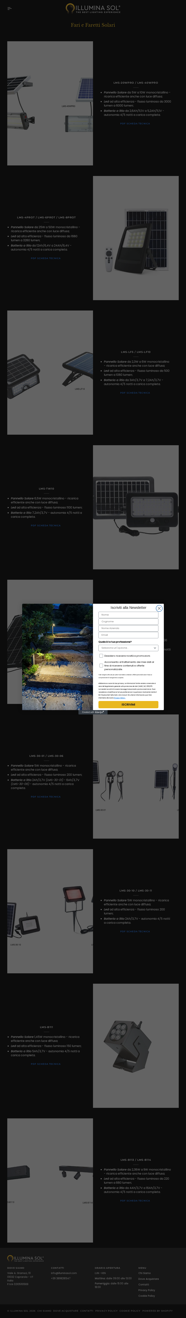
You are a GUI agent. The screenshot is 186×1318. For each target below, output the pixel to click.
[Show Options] (155, 648)
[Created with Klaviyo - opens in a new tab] (93, 712)
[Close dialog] (159, 608)
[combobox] (127, 648)
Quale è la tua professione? (115, 642)
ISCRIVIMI (128, 704)
